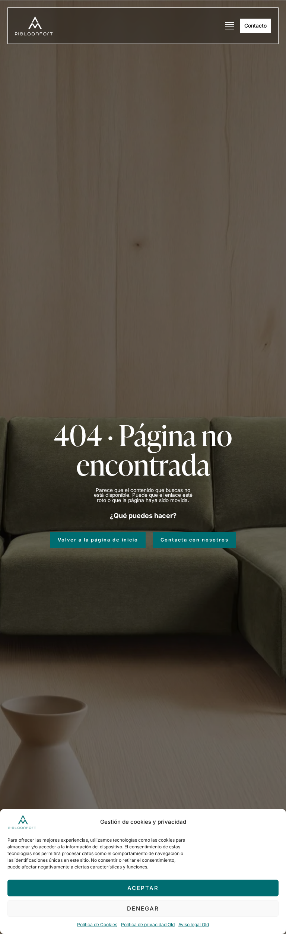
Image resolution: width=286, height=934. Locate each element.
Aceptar (143, 888)
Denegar (143, 908)
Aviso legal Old (193, 924)
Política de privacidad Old (148, 924)
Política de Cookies (97, 924)
